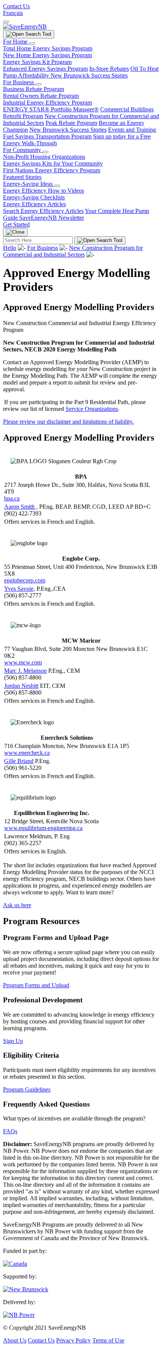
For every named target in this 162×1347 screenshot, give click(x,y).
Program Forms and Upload (36, 985)
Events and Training (132, 129)
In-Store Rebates (109, 68)
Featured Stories (22, 177)
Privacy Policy (73, 1340)
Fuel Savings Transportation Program (47, 136)
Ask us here (17, 905)
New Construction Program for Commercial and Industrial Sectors (73, 251)
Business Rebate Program (33, 89)
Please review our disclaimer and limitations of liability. (68, 421)
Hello (9, 248)
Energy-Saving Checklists (34, 197)
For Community (23, 150)
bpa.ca (12, 498)
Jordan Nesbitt (21, 686)
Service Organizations (92, 409)
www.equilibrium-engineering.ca (43, 828)
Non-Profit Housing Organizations (44, 157)
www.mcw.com (23, 662)
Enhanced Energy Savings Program (45, 68)
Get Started (16, 224)
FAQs (10, 1131)
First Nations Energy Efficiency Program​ (51, 170)
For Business (19, 82)
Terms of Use (108, 1340)
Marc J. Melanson (25, 670)
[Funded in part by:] (15, 1263)
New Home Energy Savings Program (47, 55)
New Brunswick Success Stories (89, 75)
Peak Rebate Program (71, 123)
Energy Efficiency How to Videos (43, 190)
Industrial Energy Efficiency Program (47, 102)
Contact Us (16, 6)
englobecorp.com (24, 580)
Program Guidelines (26, 1089)
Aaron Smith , (21, 506)
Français (13, 13)
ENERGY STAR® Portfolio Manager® (51, 109)
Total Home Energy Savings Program (47, 48)
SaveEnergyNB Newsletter (51, 217)
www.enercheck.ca (27, 753)
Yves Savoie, (19, 588)
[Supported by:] (25, 1289)
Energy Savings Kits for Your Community (53, 163)
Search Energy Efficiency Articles (43, 211)
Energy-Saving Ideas (28, 184)
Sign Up (13, 1041)
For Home (16, 41)
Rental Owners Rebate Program (41, 96)
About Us (14, 1340)
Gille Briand (19, 761)
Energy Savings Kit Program (37, 62)
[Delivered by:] (19, 1315)
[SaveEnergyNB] (25, 26)
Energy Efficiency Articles (34, 204)
